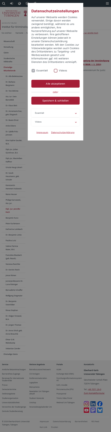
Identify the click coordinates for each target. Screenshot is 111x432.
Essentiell (42, 70)
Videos (63, 70)
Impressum (42, 132)
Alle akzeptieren (55, 83)
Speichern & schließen (55, 100)
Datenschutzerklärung (63, 132)
